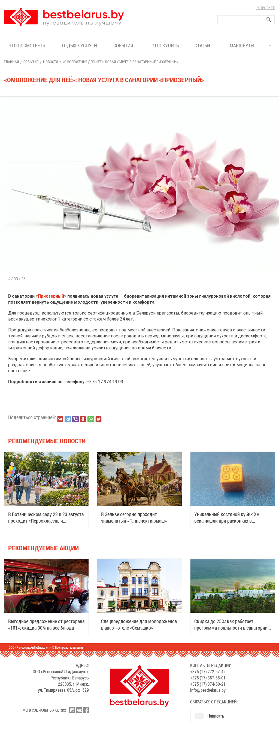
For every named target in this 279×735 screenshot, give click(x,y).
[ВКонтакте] (60, 419)
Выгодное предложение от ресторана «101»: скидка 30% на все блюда (46, 624)
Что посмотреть (26, 45)
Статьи (203, 45)
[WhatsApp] (90, 419)
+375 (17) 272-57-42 (208, 671)
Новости (50, 61)
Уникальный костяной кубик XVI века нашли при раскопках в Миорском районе (227, 520)
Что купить (166, 45)
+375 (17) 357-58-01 (208, 678)
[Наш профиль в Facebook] (86, 710)
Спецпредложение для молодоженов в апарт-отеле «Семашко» (139, 624)
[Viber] (75, 419)
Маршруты (242, 45)
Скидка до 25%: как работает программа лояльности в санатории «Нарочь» (231, 628)
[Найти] (268, 19)
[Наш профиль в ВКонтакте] (79, 710)
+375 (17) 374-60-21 (208, 684)
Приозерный (51, 296)
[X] (98, 419)
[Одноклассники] (83, 419)
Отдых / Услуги (79, 45)
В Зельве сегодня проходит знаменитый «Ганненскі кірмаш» (134, 517)
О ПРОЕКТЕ (265, 8)
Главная (11, 61)
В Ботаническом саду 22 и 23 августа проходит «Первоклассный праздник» (46, 520)
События (124, 45)
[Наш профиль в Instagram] (72, 710)
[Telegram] (68, 419)
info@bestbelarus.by (208, 690)
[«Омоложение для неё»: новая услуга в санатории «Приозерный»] (139, 96)
